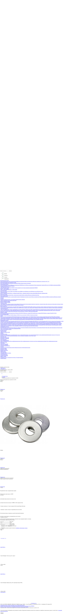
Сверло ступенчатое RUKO (14, 319)
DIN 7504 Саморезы (18, 306)
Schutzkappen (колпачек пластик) (26, 296)
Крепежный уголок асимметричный (40, 334)
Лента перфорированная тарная (51, 341)
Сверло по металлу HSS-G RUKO (52, 318)
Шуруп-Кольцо (35, 325)
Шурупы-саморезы (3, 305)
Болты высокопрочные (4, 281)
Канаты (23, 327)
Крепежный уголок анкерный (29, 334)
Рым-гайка (48, 327)
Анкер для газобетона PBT (5, 309)
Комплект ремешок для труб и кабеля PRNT (36, 310)
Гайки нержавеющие (37, 285)
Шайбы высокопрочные (20, 281)
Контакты (21, 357)
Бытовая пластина (3, 330)
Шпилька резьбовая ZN (14, 283)
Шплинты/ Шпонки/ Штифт (5, 301)
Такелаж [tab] (5, 277)
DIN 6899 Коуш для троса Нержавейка (39, 321)
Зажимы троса (19, 327)
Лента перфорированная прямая (40, 341)
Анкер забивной (17, 304)
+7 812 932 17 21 (3, 368)
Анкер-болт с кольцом (39, 304)
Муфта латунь (17, 291)
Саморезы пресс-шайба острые (18, 307)
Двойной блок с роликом (34, 323)
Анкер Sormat (2, 304)
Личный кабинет (3, 358)
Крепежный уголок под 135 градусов (53, 334)
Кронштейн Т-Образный (4, 338)
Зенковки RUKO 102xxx (26, 317)
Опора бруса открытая (4, 344)
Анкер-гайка (45, 304)
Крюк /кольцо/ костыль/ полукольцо (25, 283)
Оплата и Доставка (16, 357)
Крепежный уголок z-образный (18, 334)
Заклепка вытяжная (3, 299)
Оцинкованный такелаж (4, 326)
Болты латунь (2, 291)
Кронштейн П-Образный (4, 337)
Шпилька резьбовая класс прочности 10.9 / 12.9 (41, 281)
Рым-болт (44, 327)
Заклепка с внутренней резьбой (12, 299)
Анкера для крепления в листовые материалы (18, 309)
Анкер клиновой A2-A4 (19, 287)
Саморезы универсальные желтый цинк (41, 307)
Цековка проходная (39, 319)
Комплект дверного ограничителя (23, 310)
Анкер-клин (50, 304)
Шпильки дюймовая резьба (42, 293)
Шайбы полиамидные (50, 296)
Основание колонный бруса (5, 345)
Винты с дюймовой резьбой (15, 293)
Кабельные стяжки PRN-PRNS (11, 310)
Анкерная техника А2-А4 (4, 286)
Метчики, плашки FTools (48, 313)
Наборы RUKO (55, 317)
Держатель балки (3, 331)
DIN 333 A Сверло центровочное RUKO (7, 316)
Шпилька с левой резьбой (12, 289)
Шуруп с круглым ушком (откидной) (26, 325)
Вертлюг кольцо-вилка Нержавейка (6, 323)
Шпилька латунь (28, 291)
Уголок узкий (33, 335)
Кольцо (30, 327)
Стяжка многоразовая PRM (33, 311)
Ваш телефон (12, 523)
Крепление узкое (3, 336)
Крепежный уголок (9, 334)
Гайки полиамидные (42, 296)
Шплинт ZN (2, 302)
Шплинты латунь (34, 291)
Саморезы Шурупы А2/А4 (46, 285)
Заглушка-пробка (32, 293)
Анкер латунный (23, 304)
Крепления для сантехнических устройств (21, 311)
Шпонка (6, 302)
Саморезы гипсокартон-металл (48, 306)
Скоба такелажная (53, 327)
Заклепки (2, 298)
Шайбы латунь (22, 291)
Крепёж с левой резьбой (4, 288)
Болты (1, 283)
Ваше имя (11, 521)
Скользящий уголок (27, 335)
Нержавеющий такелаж (4, 320)
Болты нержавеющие (4, 285)
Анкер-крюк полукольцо (56, 304)
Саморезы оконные (9, 307)
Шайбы (6, 283)
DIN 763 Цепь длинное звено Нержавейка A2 (54, 321)
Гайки (4, 283)
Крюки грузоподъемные (38, 327)
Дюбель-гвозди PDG (29, 309)
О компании (2, 357)
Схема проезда (2, 592)
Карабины (27, 327)
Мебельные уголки (3, 342)
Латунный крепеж (3, 290)
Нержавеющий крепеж (4, 284)
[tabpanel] (32, 296)
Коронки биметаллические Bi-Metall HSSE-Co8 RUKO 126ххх (41, 317)
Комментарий (12, 524)
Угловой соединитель (4, 355)
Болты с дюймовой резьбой (5, 293)
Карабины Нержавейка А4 (54, 323)
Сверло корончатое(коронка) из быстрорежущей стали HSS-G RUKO (35, 318)
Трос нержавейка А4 (16, 325)
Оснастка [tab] (6, 275)
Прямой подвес (3, 351)
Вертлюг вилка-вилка (57, 322)
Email (11, 522)
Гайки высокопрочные (12, 281)
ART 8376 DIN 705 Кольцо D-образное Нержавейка (24, 321)
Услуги (15, 605)
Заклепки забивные (21, 299)
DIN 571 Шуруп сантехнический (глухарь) (7, 306)
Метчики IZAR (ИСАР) (20, 313)
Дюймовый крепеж (3, 292)
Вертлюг (15, 327)
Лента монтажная (3, 339)
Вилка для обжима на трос (25, 323)
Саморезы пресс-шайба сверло (29, 307)
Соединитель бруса (3, 353)
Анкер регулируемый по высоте (5, 329)
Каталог (3, 377)
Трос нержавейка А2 (9, 325)
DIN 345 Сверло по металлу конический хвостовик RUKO (44, 316)
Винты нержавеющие (30, 285)
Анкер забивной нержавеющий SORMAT (7, 287)
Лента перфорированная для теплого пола (28, 341)
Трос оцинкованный (15, 328)
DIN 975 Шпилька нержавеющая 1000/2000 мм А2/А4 (17, 285)
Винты (9, 283)
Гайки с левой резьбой (4, 289)
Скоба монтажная (3, 352)
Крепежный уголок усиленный (18, 335)
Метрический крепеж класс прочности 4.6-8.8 (8, 282)
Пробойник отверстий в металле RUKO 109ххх (14, 318)
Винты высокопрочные (29, 281)
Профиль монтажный (4, 350)
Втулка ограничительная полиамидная (44, 309)
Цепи (19, 328)
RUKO (1, 315)
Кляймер (1, 333)
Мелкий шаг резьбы (3, 294)
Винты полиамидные (35, 296)
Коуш (33, 327)
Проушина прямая (3, 348)
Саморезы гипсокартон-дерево (38, 306)
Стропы (10, 328)
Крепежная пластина (11, 347)
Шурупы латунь (40, 291)
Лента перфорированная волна (15, 341)
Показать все (2, 389)
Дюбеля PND (35, 309)
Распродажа (19, 605)
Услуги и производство (9, 357)
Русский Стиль (5, 376)
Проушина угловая (3, 349)
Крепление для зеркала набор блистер (7, 311)
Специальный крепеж (4, 354)
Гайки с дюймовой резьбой (24, 293)
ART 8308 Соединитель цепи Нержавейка (7, 321)
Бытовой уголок (3, 334)
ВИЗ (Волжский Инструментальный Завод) (8, 313)
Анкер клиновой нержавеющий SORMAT (30, 287)
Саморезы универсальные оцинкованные (55, 307)
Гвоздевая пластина (3, 347)
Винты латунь (7, 291)
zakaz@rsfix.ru (2, 547)
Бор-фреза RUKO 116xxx (18, 317)
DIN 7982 (31, 306)
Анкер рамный (28, 304)
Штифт (9, 302)
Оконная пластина (18, 347)
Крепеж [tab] (5, 273)
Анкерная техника (3, 303)
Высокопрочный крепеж (4, 280)
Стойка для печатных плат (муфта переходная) (8, 300)
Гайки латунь (12, 291)
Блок (13, 327)
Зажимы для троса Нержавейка (44, 323)
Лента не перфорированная (5, 341)
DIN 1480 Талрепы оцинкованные (6, 327)
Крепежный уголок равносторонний (6, 335)
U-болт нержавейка (49, 322)
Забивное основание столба (5, 332)
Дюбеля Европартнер (4, 308)
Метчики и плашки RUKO (39, 313)
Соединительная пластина (25, 347)
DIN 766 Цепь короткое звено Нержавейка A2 (22, 322)
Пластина (2, 346)
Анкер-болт (33, 304)
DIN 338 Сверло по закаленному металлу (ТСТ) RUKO (24, 316)
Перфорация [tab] (6, 278)
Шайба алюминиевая (54, 285)
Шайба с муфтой (3, 356)
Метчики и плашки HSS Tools (29, 313)
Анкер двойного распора (9, 304)
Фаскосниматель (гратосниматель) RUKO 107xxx (27, 319)
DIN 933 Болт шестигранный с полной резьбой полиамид (10, 296)
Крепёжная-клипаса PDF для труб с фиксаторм (52, 310)
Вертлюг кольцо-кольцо (17, 323)
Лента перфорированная (4, 340)
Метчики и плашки (3, 312)
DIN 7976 (24, 306)
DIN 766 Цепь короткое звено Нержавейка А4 (38, 322)
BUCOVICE (54, 313)
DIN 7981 (27, 306)
